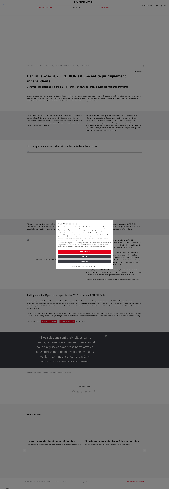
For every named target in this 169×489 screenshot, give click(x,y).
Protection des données (79, 266)
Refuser (84, 256)
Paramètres (84, 261)
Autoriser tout (84, 252)
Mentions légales (92, 266)
